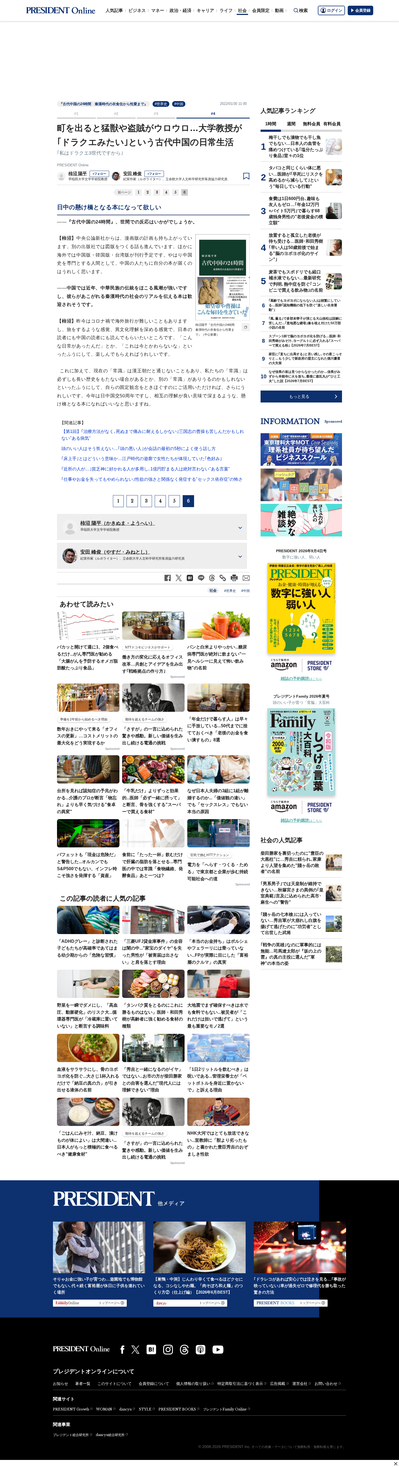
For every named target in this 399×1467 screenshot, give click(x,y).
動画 (279, 10)
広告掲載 (277, 1383)
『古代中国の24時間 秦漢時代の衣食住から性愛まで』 (103, 104)
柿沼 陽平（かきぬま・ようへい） (117, 523)
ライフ (226, 10)
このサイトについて (114, 1383)
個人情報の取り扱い (193, 1383)
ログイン (334, 10)
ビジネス (137, 10)
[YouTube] (218, 1349)
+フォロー (99, 173)
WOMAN (104, 1409)
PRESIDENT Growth (71, 1409)
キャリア (205, 10)
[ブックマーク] (246, 176)
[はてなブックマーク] (151, 1349)
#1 (76, 113)
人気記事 (114, 10)
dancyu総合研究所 (110, 1435)
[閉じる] (395, 1463)
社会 (242, 10)
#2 (116, 113)
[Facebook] (122, 1350)
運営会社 (300, 1383)
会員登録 (362, 10)
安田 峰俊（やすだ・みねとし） (115, 552)
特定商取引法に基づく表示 (240, 1383)
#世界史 (161, 104)
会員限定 (261, 10)
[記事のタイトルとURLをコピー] (223, 578)
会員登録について (154, 1383)
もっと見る (299, 396)
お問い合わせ (326, 1383)
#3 (156, 113)
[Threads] (184, 1349)
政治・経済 (180, 10)
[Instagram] (168, 1349)
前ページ (124, 192)
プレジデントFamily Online (225, 1409)
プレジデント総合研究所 (71, 1435)
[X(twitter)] (135, 1350)
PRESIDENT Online (72, 165)
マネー (157, 10)
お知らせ (60, 1383)
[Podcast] (200, 1349)
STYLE (145, 1409)
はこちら (301, 679)
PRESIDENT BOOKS (177, 1409)
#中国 (178, 104)
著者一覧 (82, 1383)
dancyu (125, 1409)
